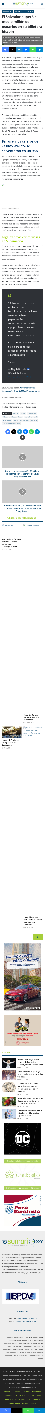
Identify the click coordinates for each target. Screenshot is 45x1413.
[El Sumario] (22, 4)
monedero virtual (31, 417)
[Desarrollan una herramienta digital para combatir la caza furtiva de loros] (9, 1101)
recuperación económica (11, 424)
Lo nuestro (36, 1399)
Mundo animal (14, 1403)
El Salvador (6, 417)
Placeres (33, 1403)
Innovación (9, 1399)
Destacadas (19, 11)
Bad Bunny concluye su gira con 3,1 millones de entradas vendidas (30, 1074)
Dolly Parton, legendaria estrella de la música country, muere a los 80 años (30, 1062)
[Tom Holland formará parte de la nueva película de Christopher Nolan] (12, 530)
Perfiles (25, 1403)
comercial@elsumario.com (25, 1321)
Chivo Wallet (32, 413)
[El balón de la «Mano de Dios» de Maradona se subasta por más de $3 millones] (9, 1087)
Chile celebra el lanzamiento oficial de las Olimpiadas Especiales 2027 (30, 1113)
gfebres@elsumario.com (26, 1318)
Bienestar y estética (22, 1391)
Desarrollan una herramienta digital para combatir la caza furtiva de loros (30, 1101)
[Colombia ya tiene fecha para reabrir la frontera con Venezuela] (33, 821)
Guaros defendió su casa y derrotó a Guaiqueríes (10, 742)
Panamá (34, 420)
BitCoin (23, 413)
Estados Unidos (17, 417)
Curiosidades (20, 1395)
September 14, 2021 (19, 377)
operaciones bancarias (21, 420)
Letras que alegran (22, 1399)
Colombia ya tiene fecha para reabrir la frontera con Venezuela (33, 921)
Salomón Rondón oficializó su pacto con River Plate (33, 717)
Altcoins (15, 413)
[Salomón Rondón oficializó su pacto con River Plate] (33, 618)
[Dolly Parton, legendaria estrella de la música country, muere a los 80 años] (9, 1063)
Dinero (30, 11)
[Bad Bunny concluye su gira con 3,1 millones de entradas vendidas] (9, 1075)
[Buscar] (38, 937)
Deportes (30, 1395)
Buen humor (37, 1391)
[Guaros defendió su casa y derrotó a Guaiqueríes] (12, 732)
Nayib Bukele (7, 420)
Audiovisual (8, 1391)
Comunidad (7, 11)
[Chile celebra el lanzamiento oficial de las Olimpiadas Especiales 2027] (9, 1114)
